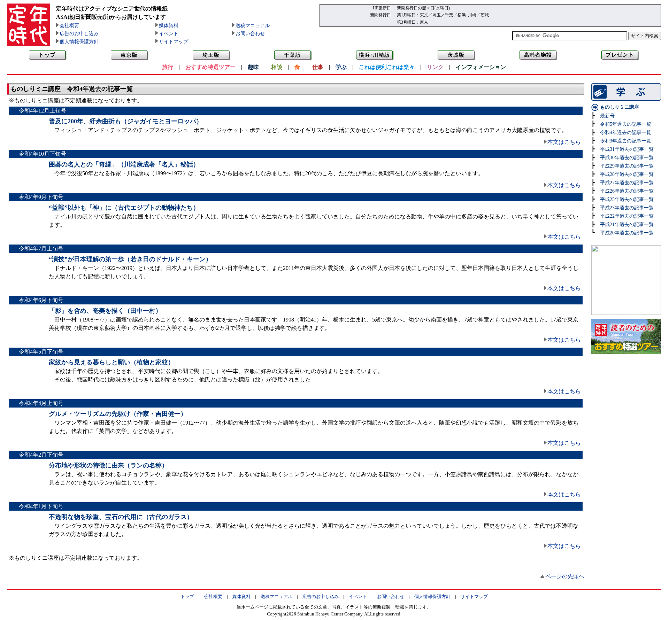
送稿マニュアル (253, 25)
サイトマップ (173, 41)
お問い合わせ (250, 33)
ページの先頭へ (564, 576)
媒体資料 (168, 25)
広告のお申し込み (79, 33)
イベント (168, 33)
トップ (187, 596)
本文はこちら (564, 142)
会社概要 (69, 25)
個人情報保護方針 (79, 41)
